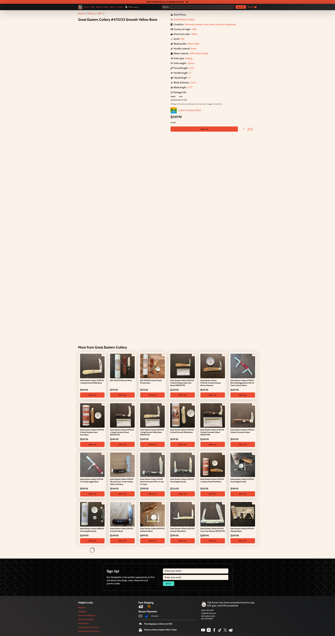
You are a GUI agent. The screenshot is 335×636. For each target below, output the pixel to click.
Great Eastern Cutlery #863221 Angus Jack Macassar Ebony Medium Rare (212, 556)
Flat (182, 38)
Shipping (81, 627)
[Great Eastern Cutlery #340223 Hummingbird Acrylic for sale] (182, 464)
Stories (105, 7)
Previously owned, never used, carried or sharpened (210, 24)
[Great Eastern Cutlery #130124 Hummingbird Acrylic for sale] (242, 464)
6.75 (191, 68)
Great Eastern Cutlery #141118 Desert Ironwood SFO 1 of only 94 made (152, 481)
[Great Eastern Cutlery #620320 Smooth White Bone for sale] (182, 514)
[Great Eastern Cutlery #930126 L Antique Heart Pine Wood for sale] (212, 464)
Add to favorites (250, 129)
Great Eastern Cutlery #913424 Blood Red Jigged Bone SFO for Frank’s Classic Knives (242, 382)
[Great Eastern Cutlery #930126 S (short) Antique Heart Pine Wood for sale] (92, 415)
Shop (92, 7)
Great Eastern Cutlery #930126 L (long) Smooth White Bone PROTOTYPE (152, 432)
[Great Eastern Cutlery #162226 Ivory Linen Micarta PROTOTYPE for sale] (212, 514)
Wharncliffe (193, 43)
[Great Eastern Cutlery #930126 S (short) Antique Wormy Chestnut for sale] (212, 365)
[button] (92, 395)
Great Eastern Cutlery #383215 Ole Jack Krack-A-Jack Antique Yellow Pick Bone (121, 481)
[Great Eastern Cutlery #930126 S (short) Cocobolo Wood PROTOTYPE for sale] (212, 415)
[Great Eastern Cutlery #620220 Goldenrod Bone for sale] (152, 514)
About (112, 7)
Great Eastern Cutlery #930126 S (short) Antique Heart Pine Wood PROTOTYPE (182, 382)
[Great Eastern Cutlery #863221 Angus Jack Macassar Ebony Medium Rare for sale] (201, 550)
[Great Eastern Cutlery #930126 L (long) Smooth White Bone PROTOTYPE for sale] (152, 415)
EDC (100, 13)
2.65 (189, 63)
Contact (119, 7)
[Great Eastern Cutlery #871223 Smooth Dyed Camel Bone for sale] (232, 550)
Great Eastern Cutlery (184, 19)
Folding (188, 58)
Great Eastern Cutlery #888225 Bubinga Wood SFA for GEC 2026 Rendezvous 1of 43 (152, 556)
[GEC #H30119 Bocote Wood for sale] (122, 365)
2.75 (190, 87)
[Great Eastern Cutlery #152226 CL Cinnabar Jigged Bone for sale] (92, 464)
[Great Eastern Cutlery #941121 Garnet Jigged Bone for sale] (81, 550)
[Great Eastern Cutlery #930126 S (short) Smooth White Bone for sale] (182, 415)
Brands (99, 7)
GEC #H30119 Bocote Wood (121, 380)
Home (86, 7)
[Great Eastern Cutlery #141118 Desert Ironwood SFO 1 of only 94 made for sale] (152, 464)
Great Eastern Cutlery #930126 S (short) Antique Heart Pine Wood (92, 432)
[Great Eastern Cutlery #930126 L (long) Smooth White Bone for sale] (92, 365)
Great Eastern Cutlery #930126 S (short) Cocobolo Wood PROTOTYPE (212, 432)
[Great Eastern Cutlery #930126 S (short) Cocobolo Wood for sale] (242, 415)
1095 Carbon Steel (198, 53)
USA (194, 29)
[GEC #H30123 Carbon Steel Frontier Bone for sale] (152, 365)
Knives (91, 13)
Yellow (194, 34)
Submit (168, 603)
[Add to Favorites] (104, 354)
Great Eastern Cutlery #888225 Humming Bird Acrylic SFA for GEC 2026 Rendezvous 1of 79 (182, 556)
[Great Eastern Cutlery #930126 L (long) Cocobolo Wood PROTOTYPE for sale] (122, 415)
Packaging (82, 631)
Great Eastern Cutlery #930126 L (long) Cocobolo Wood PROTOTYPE (122, 432)
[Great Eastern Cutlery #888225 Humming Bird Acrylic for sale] (92, 514)
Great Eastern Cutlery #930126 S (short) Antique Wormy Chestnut (210, 382)
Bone (193, 48)
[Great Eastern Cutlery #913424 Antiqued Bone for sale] (242, 514)
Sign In (239, 7)
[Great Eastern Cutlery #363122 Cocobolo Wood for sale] (122, 514)
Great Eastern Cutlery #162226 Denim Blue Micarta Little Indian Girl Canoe (122, 556)
